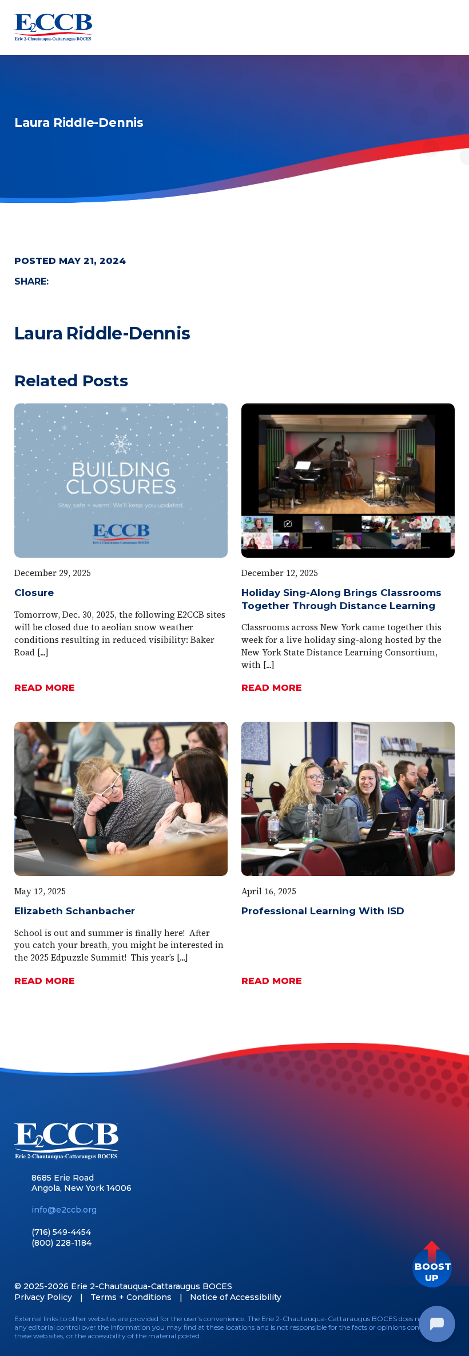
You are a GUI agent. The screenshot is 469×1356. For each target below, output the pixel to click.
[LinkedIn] (39, 1266)
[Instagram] (79, 1266)
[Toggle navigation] (444, 27)
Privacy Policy (43, 1297)
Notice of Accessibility (235, 1297)
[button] (432, 1267)
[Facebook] (19, 1266)
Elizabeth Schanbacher (74, 911)
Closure (34, 592)
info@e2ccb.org (64, 1210)
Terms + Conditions (131, 1297)
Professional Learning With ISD (322, 911)
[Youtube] (59, 1266)
